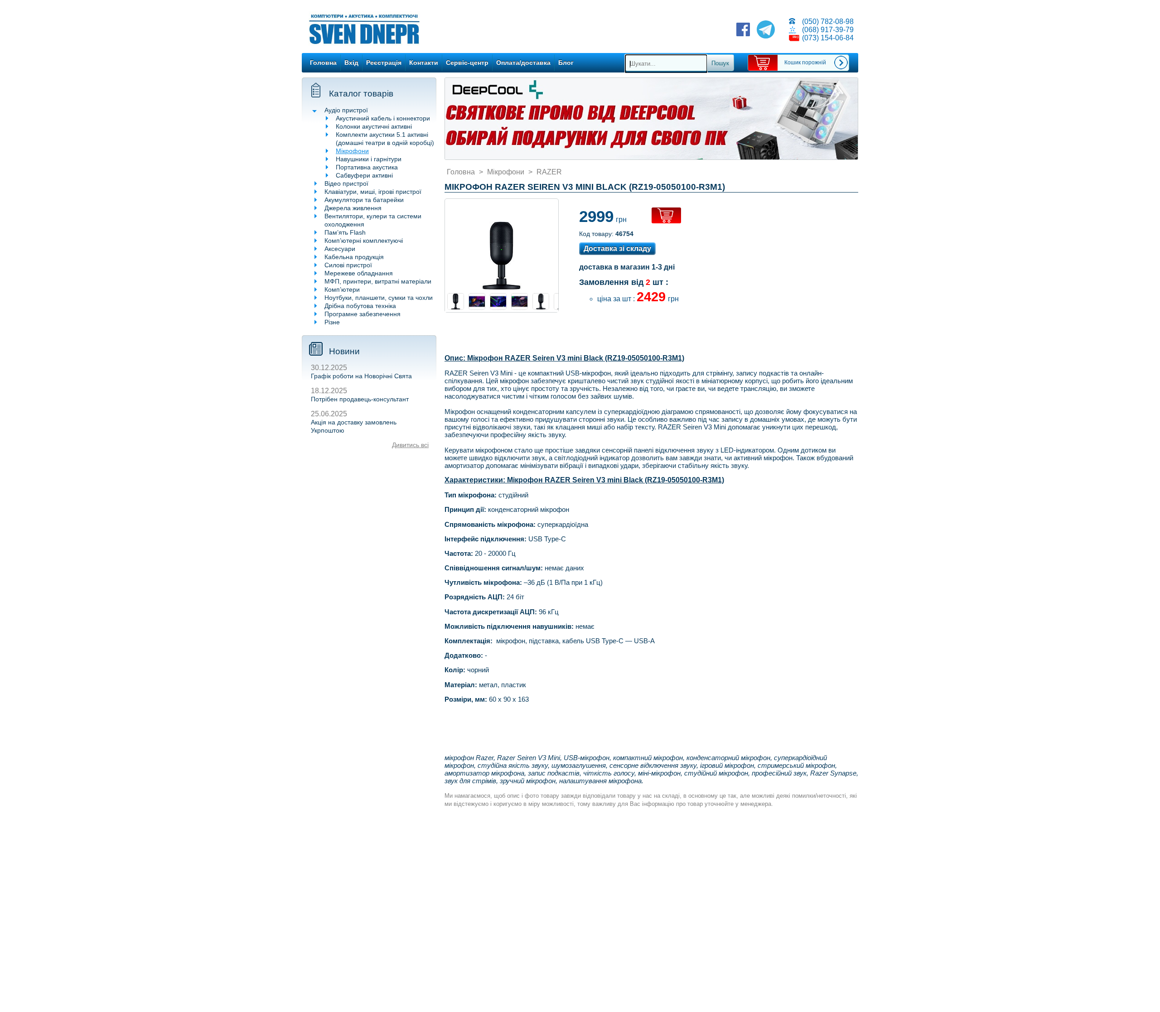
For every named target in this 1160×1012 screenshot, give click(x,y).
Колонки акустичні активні (374, 126)
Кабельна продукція (354, 256)
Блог (566, 62)
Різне (332, 322)
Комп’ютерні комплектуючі (363, 240)
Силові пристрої (348, 265)
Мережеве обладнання (358, 273)
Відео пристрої (346, 183)
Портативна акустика (367, 167)
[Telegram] (766, 30)
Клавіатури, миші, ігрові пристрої (372, 191)
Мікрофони (352, 150)
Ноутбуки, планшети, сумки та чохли (378, 297)
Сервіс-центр (467, 62)
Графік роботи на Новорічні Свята (361, 376)
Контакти (423, 62)
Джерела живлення (353, 208)
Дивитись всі (410, 444)
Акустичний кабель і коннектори (383, 118)
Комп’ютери (342, 289)
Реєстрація (383, 62)
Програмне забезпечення (362, 314)
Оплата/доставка (523, 62)
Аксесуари (339, 248)
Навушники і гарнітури (368, 159)
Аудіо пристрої (346, 110)
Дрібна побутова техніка (360, 305)
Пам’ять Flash (345, 232)
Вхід (351, 62)
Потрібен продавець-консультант (360, 399)
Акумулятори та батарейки (364, 199)
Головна (323, 62)
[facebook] (743, 30)
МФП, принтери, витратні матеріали (377, 281)
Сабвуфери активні (364, 175)
